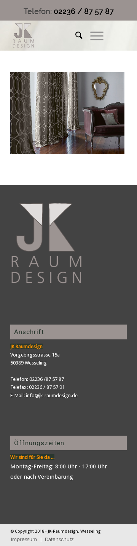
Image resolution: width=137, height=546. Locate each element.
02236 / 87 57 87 (84, 11)
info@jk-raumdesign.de (52, 395)
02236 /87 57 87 (46, 379)
